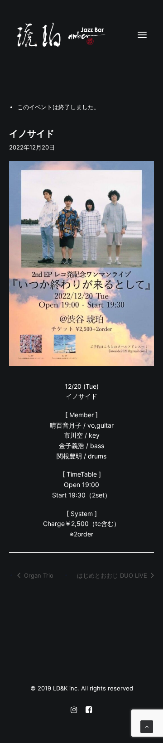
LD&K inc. (67, 688)
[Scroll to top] (146, 726)
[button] (142, 35)
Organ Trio (37, 575)
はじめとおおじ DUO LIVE (113, 575)
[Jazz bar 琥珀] (81, 35)
